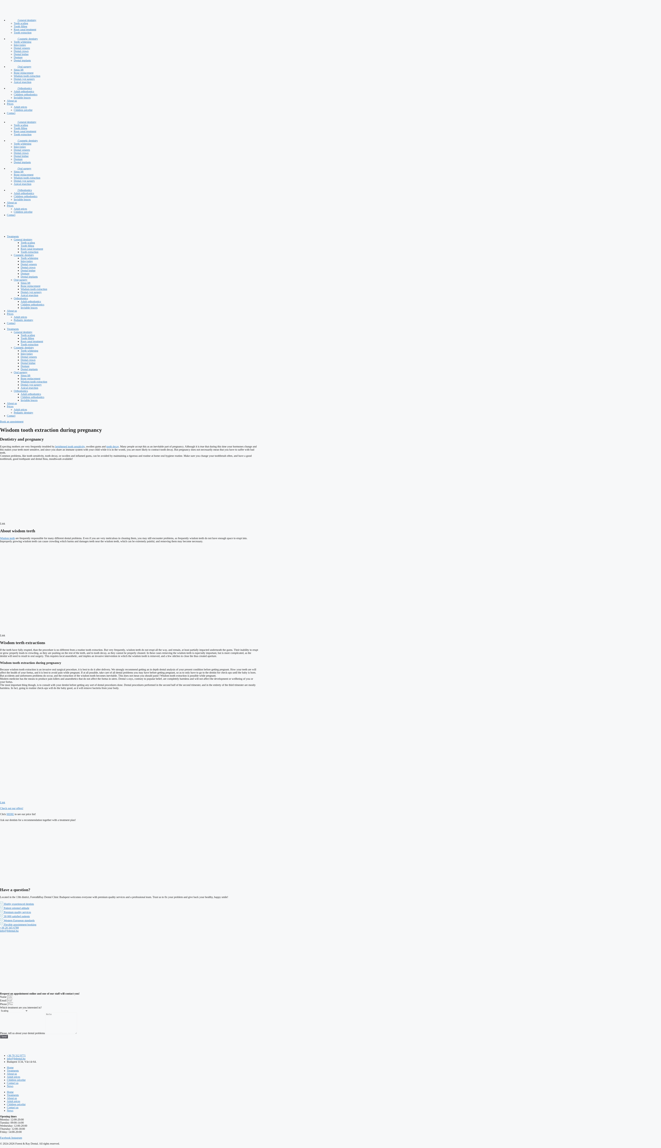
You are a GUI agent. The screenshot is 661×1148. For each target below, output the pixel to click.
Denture (18, 57)
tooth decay (112, 446)
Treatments (13, 236)
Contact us (12, 1083)
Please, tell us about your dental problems (23, 1033)
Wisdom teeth (7, 538)
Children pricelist (23, 110)
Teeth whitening (22, 41)
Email (3, 1000)
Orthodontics (24, 88)
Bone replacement (23, 72)
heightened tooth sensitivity (70, 446)
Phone (4, 1004)
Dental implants (22, 60)
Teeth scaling (21, 23)
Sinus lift (18, 69)
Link (2, 802)
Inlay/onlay (20, 45)
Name (3, 996)
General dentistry (26, 20)
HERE (10, 814)
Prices (10, 103)
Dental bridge (21, 54)
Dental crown (21, 51)
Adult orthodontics (24, 91)
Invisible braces (22, 97)
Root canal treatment (25, 29)
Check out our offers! (11, 808)
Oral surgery (24, 66)
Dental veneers (22, 48)
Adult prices (20, 106)
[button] (17, 904)
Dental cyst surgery (24, 79)
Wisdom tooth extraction (27, 75)
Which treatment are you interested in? (21, 1007)
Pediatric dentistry (23, 320)
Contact (11, 113)
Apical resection (22, 82)
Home (10, 1067)
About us (12, 100)
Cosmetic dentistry (27, 38)
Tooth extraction (23, 32)
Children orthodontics (25, 94)
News (10, 1086)
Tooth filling (20, 26)
